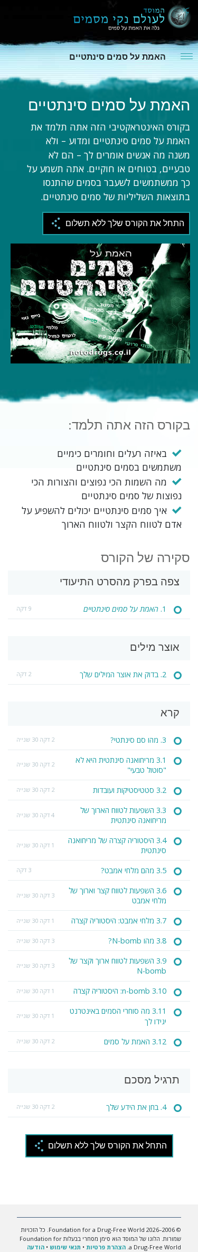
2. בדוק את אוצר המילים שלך (123, 674)
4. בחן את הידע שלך (136, 1107)
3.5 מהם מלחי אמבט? (133, 870)
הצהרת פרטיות (106, 1247)
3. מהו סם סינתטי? (138, 740)
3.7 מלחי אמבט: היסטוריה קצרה (118, 920)
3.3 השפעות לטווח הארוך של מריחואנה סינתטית (123, 815)
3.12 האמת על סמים (135, 1041)
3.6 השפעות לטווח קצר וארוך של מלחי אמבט (117, 895)
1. (124, 609)
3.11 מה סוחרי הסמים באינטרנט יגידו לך (118, 1016)
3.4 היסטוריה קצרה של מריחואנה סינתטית (117, 845)
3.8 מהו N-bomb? (137, 941)
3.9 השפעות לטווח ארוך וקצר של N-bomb (117, 966)
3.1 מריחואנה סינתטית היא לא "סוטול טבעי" (121, 765)
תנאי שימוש (65, 1247)
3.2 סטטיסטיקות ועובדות (129, 790)
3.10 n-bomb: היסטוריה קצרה (119, 991)
